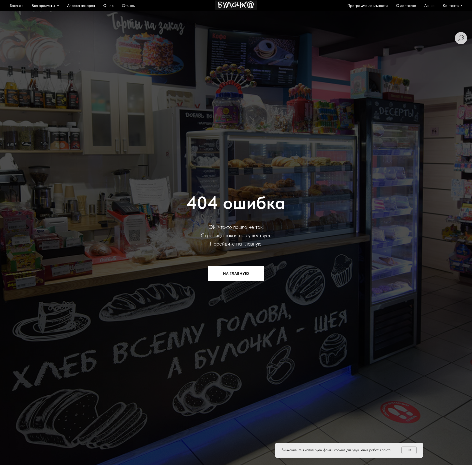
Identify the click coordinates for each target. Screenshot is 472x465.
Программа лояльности (367, 5)
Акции (429, 5)
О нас (108, 5)
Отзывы (128, 5)
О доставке (406, 5)
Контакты (451, 5)
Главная (16, 5)
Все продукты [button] (44, 5)
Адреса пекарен (81, 5)
